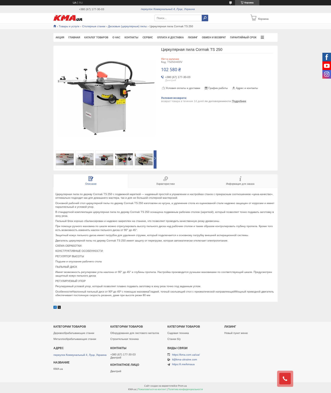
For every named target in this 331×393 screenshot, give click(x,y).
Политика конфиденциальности (185, 389)
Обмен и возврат (214, 37)
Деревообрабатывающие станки (73, 333)
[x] (59, 307)
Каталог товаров (96, 37)
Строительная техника (124, 338)
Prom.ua (182, 386)
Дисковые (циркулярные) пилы (127, 26)
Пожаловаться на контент (152, 389)
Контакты (131, 37)
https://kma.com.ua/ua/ (186, 354)
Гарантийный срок (243, 37)
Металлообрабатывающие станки (74, 338)
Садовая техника (178, 333)
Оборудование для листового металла (134, 333)
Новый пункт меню (236, 333)
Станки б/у (174, 338)
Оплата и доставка (170, 37)
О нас (116, 37)
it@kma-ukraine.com (184, 359)
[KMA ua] (67, 17)
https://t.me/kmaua (183, 364)
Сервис (148, 37)
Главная (74, 37)
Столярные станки (93, 26)
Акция (60, 37)
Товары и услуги (69, 26)
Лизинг (193, 37)
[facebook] (55, 307)
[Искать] (205, 18)
